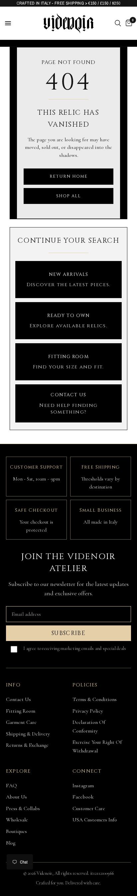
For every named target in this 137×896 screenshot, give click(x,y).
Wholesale (17, 819)
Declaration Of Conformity (88, 726)
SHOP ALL (68, 196)
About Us (16, 797)
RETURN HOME (68, 176)
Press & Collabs (23, 808)
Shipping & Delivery (28, 734)
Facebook (83, 797)
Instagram (83, 785)
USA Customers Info (94, 819)
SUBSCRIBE (68, 633)
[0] (127, 23)
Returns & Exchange (27, 745)
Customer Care (88, 808)
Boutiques (16, 831)
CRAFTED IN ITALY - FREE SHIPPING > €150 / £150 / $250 (69, 3)
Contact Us (18, 699)
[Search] (117, 23)
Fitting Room (20, 711)
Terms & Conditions (94, 699)
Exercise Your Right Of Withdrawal (97, 746)
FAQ (11, 785)
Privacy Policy (87, 711)
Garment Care (21, 722)
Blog (10, 843)
